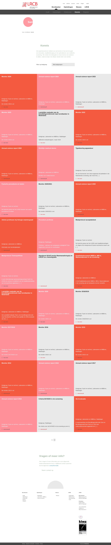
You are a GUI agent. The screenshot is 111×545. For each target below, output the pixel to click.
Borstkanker (56, 7)
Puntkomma (86, 543)
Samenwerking (72, 498)
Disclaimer (37, 543)
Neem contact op (47, 470)
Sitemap (23, 543)
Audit (47, 12)
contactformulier (53, 465)
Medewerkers (71, 496)
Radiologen (39, 495)
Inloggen (82, 3)
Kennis (77, 12)
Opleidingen (57, 12)
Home (64, 3)
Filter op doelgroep (41, 64)
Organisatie (71, 495)
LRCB (87, 7)
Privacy (41, 543)
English (87, 3)
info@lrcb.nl (81, 508)
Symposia (73, 3)
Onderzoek (67, 12)
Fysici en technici (40, 498)
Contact (77, 3)
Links (70, 499)
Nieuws (78, 7)
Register (86, 12)
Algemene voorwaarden (30, 543)
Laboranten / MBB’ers (41, 496)
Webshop (68, 3)
